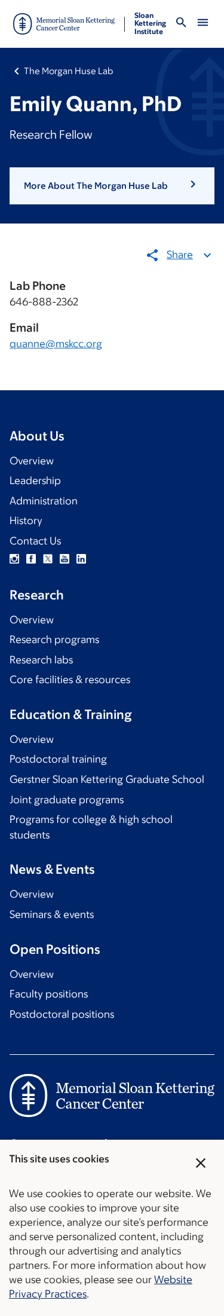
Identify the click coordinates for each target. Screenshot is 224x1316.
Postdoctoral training (58, 759)
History (26, 521)
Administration (44, 501)
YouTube (64, 559)
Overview (32, 461)
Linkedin (81, 559)
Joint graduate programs (67, 800)
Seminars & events (52, 914)
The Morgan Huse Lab (68, 71)
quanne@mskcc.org (56, 344)
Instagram (14, 559)
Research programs (54, 639)
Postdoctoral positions (62, 1014)
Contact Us (35, 541)
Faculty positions (49, 994)
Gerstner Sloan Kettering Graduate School (107, 779)
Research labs (41, 660)
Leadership (35, 480)
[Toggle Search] (181, 24)
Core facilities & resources (70, 679)
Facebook (31, 559)
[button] (112, 186)
